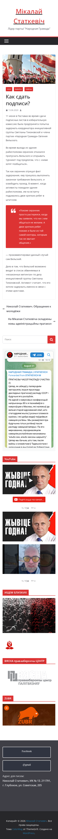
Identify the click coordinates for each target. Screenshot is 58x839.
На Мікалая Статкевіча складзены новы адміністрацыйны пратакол (30, 321)
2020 (9, 89)
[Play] (31, 480)
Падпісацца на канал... (31, 499)
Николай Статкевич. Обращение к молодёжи (28, 309)
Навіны (29, 89)
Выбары (18, 89)
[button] (33, 508)
